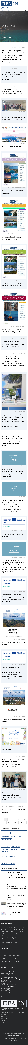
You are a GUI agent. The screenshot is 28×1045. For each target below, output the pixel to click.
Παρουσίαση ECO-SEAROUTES (12, 147)
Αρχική (3, 37)
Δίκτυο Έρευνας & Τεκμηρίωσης (10, 958)
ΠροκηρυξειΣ (6, 846)
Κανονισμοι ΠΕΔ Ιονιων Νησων (11, 836)
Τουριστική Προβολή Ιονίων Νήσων (11, 955)
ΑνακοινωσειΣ (15, 846)
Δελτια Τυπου (6, 832)
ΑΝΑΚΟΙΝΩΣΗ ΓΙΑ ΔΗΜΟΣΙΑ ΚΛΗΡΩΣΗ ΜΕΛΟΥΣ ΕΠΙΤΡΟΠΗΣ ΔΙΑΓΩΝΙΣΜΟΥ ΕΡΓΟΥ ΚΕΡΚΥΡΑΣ (13, 344)
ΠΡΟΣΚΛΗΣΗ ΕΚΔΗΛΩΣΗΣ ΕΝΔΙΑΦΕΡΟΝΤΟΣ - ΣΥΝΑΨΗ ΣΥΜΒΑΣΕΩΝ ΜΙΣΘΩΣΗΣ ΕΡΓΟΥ (12, 91)
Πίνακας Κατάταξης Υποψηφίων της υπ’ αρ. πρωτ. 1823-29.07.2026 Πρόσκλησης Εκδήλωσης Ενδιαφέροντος (17, 886)
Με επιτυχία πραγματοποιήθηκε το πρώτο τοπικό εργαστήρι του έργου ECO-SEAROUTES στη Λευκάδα (13, 117)
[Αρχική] (14, 3)
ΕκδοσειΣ (4, 860)
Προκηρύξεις (14, 86)
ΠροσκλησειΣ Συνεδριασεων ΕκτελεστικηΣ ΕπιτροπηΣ (10, 855)
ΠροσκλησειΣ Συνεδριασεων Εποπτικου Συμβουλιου (14, 850)
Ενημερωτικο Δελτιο (15, 860)
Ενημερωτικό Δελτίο (20, 187)
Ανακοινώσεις (22, 47)
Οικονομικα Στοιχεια (8, 863)
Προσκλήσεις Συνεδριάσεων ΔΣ (17, 806)
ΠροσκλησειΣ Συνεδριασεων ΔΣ (11, 843)
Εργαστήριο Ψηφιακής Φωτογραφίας (11, 961)
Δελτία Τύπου (22, 111)
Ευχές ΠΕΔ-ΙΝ (6, 749)
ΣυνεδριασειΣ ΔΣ (6, 839)
